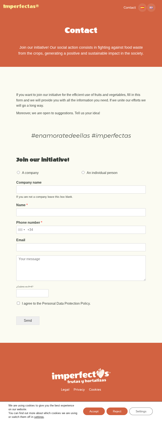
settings (39, 416)
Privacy (79, 389)
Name (22, 205)
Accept (94, 411)
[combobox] (21, 230)
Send (28, 320)
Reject (117, 411)
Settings (141, 411)
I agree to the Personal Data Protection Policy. (56, 303)
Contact (130, 7)
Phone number (29, 222)
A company (30, 173)
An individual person (102, 173)
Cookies (95, 389)
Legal (65, 389)
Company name (29, 182)
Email (20, 240)
